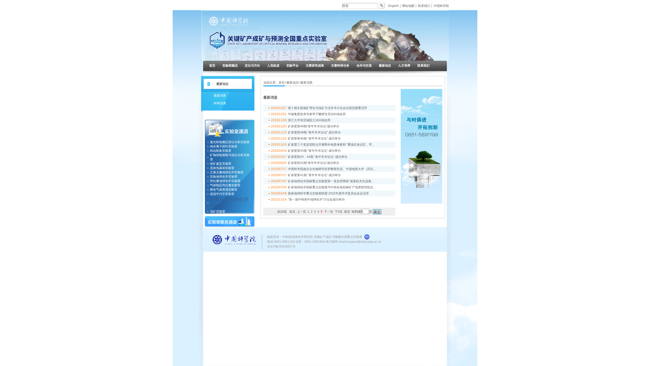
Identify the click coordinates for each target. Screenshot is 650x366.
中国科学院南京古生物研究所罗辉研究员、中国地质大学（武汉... (332, 169)
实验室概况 (230, 65)
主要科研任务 (340, 65)
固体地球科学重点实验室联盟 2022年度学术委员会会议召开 (328, 193)
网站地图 (408, 6)
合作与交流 (364, 65)
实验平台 (292, 65)
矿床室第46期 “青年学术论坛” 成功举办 (314, 138)
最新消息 (220, 95)
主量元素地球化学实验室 (226, 172)
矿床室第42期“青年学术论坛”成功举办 (313, 163)
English (393, 6)
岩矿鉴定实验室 (220, 163)
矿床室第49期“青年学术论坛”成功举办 (313, 126)
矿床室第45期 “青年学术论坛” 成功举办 (314, 150)
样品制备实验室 (220, 150)
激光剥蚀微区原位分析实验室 (230, 142)
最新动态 (385, 65)
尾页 (347, 212)
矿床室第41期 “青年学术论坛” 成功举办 (314, 175)
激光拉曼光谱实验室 (223, 216)
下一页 (328, 212)
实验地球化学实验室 (223, 176)
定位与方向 (252, 65)
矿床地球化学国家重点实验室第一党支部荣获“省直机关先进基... (330, 181)
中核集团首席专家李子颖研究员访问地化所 (317, 114)
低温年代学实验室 (222, 194)
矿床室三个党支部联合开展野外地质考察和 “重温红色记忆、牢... (331, 144)
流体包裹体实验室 (222, 168)
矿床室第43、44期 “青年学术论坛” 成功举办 (317, 157)
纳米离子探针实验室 (223, 146)
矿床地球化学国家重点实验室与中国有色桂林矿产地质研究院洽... (332, 187)
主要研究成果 (315, 65)
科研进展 (220, 103)
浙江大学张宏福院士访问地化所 (309, 120)
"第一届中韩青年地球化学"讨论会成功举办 (316, 199)
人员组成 (273, 65)
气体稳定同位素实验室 (225, 185)
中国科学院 (441, 6)
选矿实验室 (217, 211)
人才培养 (404, 65)
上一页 (301, 212)
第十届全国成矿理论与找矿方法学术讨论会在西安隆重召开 (327, 108)
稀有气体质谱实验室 (223, 189)
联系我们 (424, 6)
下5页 (339, 212)
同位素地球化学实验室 (225, 181)
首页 (212, 65)
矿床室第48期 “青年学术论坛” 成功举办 (314, 132)
